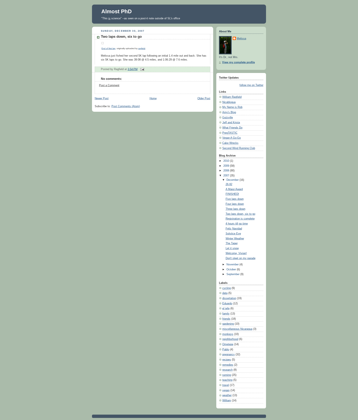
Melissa (241, 38)
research (227, 369)
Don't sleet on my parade (240, 258)
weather (227, 395)
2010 (226, 160)
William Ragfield (232, 97)
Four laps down (235, 204)
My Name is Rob (232, 107)
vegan (226, 390)
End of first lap (108, 48)
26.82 (229, 184)
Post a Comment (109, 85)
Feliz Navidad (234, 228)
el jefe (226, 308)
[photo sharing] (103, 44)
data (224, 293)
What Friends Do (232, 127)
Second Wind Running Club (238, 148)
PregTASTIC (229, 132)
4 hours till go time (237, 223)
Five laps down (235, 199)
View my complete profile (238, 62)
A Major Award (234, 189)
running (226, 375)
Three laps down (235, 209)
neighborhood (230, 339)
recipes (226, 359)
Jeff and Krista (231, 122)
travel (225, 385)
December (232, 179)
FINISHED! (232, 194)
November (232, 264)
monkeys (227, 334)
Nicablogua (229, 102)
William (226, 400)
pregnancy (228, 354)
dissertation (229, 298)
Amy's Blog (229, 112)
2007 (226, 175)
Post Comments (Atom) (125, 106)
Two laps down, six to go (121, 37)
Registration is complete (240, 218)
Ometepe (227, 344)
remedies (227, 364)
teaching (227, 380)
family (226, 313)
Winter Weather (235, 238)
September (233, 274)
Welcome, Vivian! (236, 253)
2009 (226, 165)
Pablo (225, 349)
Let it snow (232, 248)
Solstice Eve (233, 233)
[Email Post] (141, 69)
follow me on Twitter (251, 85)
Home (153, 98)
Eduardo (227, 303)
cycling (226, 288)
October (231, 269)
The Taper (232, 243)
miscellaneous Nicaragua (237, 329)
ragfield (141, 48)
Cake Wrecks (230, 143)
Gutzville (227, 117)
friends (226, 318)
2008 (226, 170)
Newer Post (102, 98)
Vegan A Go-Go (231, 137)
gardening (228, 323)
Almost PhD (116, 11)
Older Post (203, 98)
